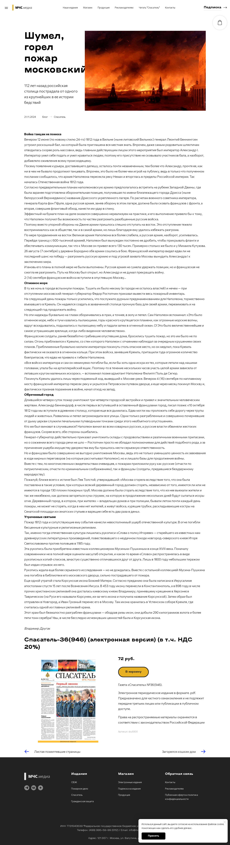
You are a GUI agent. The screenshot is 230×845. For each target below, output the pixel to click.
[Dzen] (40, 787)
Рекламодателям (124, 7)
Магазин (87, 7)
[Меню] (6, 8)
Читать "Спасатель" (149, 7)
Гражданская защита (82, 801)
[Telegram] (26, 787)
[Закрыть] (224, 822)
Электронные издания (130, 782)
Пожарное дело (79, 788)
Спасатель (60, 116)
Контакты (170, 7)
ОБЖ (74, 782)
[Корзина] (220, 23)
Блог (45, 116)
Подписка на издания (129, 788)
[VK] (33, 787)
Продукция (104, 7)
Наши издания (70, 7)
